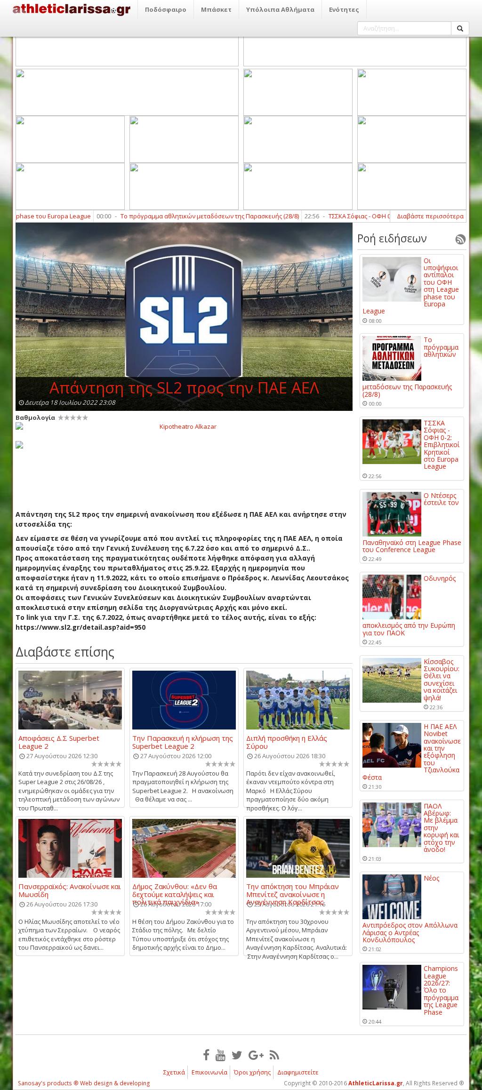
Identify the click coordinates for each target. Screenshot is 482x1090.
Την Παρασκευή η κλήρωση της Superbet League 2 (182, 741)
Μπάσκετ (216, 9)
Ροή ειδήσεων (392, 238)
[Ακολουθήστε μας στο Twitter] (237, 1055)
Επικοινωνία (209, 1072)
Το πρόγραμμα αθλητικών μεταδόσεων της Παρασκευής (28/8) (186, 216)
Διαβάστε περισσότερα (430, 216)
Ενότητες (344, 9)
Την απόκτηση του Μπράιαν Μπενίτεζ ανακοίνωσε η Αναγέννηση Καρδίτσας (292, 890)
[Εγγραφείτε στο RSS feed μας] (274, 1055)
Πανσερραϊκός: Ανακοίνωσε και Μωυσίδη (69, 890)
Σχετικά (174, 1072)
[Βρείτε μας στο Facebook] (206, 1055)
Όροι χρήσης (252, 1072)
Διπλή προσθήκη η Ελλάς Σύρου (286, 741)
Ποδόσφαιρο (165, 9)
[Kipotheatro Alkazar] (184, 426)
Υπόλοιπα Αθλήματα (280, 9)
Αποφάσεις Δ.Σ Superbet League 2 (58, 741)
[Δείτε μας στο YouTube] (220, 1055)
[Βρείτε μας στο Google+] (256, 1055)
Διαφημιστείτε (298, 1072)
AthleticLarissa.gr (375, 1083)
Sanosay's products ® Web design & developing (84, 1083)
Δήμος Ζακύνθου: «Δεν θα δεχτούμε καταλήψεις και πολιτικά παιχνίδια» (174, 890)
